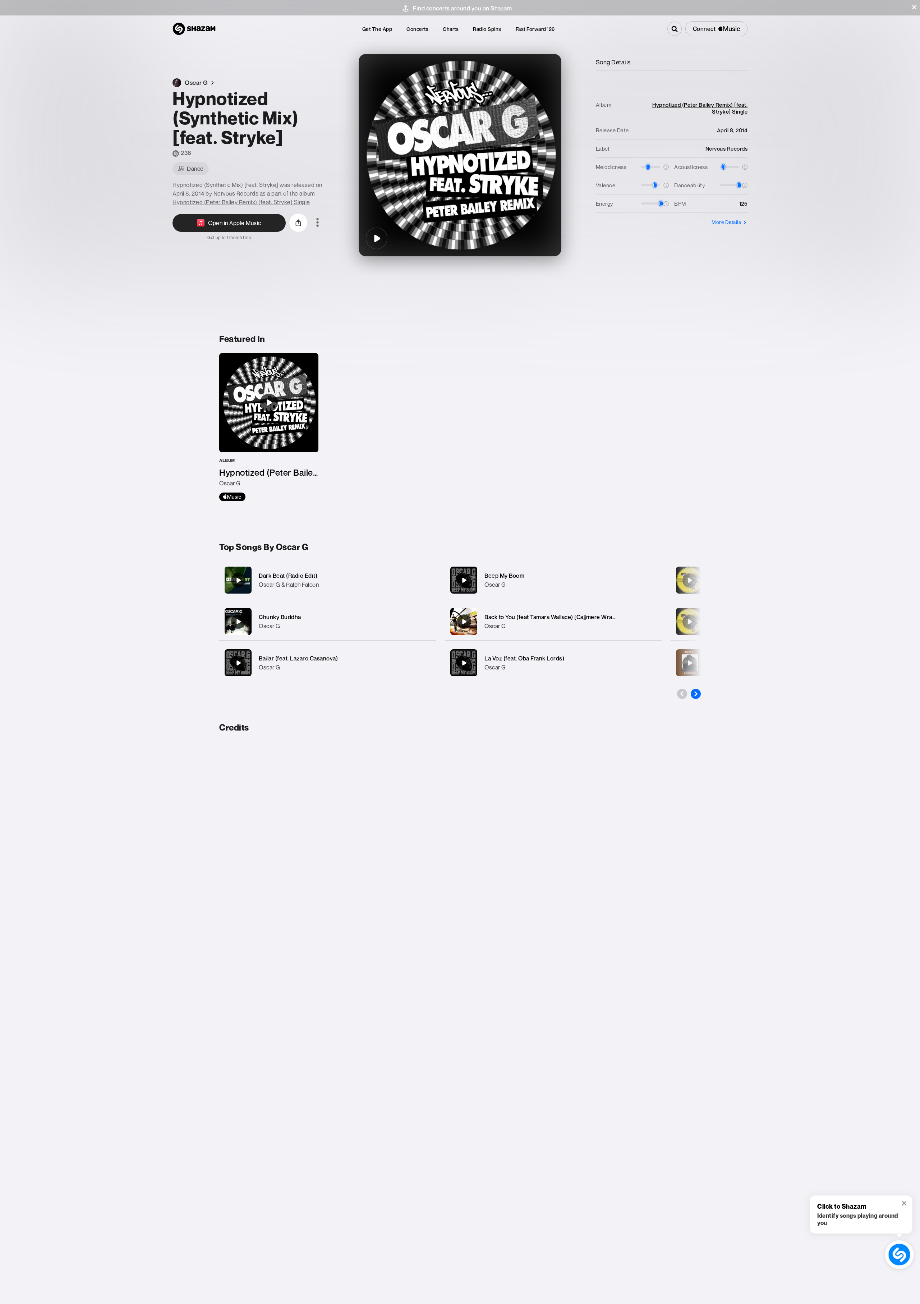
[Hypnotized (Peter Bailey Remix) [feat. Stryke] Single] (268, 427)
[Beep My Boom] (553, 580)
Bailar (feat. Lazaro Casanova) (298, 658)
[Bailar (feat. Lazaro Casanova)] (327, 663)
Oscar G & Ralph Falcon (289, 584)
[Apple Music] (232, 497)
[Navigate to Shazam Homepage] (194, 29)
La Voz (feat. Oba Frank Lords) (524, 658)
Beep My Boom (504, 575)
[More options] (317, 223)
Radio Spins (487, 29)
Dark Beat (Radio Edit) (288, 575)
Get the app (377, 29)
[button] (914, 7)
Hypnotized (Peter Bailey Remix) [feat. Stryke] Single (241, 202)
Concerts (417, 29)
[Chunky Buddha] (327, 621)
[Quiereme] (689, 663)
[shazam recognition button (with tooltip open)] (899, 1254)
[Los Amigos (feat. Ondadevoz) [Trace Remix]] (689, 580)
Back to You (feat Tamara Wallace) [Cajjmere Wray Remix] (559, 617)
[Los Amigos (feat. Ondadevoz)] (689, 621)
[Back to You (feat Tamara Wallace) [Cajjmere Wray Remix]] (553, 621)
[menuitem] (377, 28)
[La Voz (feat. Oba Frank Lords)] (553, 663)
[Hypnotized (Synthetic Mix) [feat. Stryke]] (376, 238)
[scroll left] (682, 694)
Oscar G (269, 626)
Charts (451, 29)
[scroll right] (696, 694)
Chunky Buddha (280, 617)
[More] (423, 580)
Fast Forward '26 (535, 29)
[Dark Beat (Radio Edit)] (327, 580)
